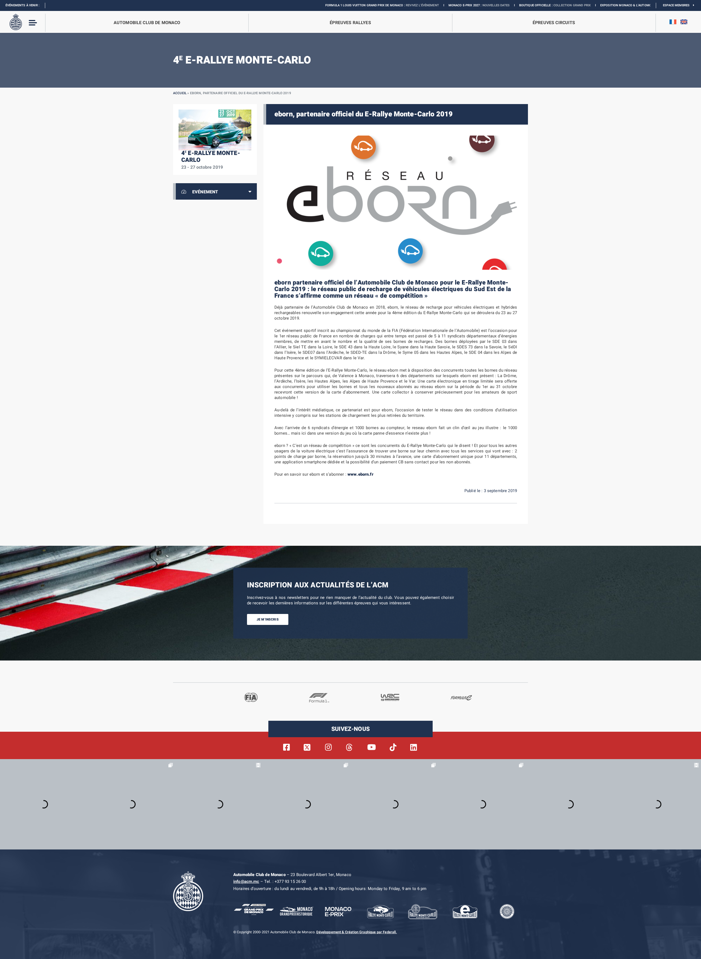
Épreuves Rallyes (350, 22)
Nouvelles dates (441, 5)
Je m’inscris (268, 619)
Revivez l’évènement (367, 5)
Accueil (179, 93)
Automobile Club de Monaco (147, 22)
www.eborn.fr (360, 474)
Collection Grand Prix (517, 5)
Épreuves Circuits (554, 22)
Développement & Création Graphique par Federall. (356, 932)
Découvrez (614, 5)
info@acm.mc (246, 881)
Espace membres (678, 5)
